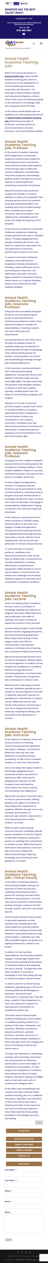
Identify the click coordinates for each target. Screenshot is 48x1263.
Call (27, 27)
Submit (8, 1240)
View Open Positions (24, 1139)
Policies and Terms (34, 1259)
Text (21, 27)
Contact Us (24, 1156)
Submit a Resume (24, 1150)
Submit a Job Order (24, 1144)
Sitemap (20, 1259)
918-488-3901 (24, 1131)
